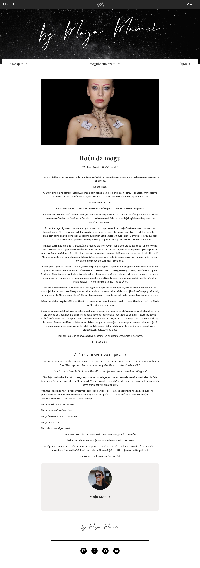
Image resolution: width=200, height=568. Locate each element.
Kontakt (192, 4)
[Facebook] (105, 551)
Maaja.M (8, 4)
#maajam (16, 64)
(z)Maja (185, 64)
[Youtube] (116, 551)
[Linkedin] (83, 551)
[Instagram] (94, 551)
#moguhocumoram (101, 64)
